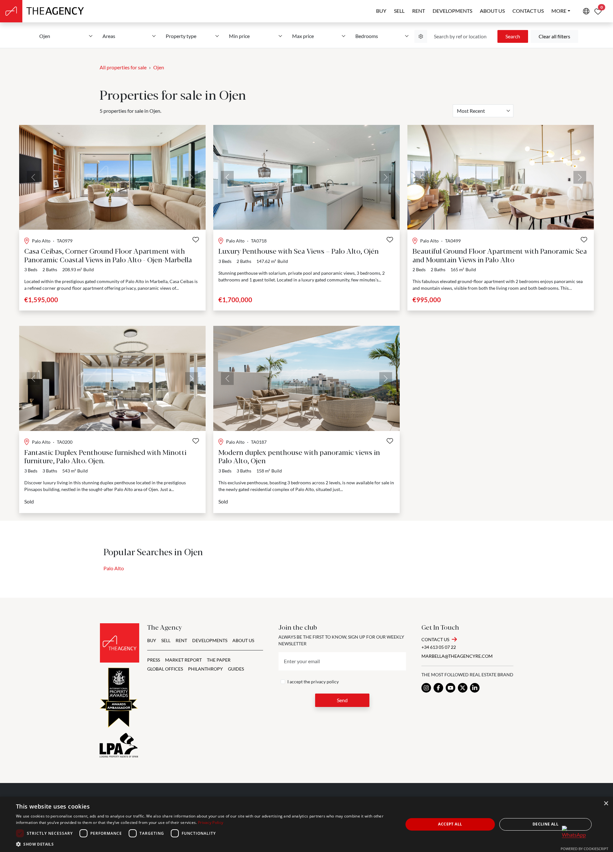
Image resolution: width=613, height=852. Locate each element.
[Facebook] (438, 688)
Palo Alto (113, 568)
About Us (243, 640)
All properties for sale (123, 67)
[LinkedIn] (475, 688)
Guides (236, 669)
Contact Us (435, 639)
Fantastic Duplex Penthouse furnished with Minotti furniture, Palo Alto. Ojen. (105, 456)
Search (512, 36)
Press (153, 660)
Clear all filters (554, 36)
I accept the (313, 681)
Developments (452, 11)
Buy (381, 11)
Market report (183, 660)
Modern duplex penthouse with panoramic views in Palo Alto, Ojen (299, 456)
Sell (399, 11)
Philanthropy (205, 669)
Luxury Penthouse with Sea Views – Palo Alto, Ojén (298, 251)
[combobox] (483, 110)
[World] (586, 11)
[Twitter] (462, 688)
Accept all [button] (450, 824)
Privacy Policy (210, 822)
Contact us (528, 11)
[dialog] (306, 824)
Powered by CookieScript (584, 848)
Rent (418, 11)
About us (492, 11)
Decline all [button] (545, 824)
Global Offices (165, 669)
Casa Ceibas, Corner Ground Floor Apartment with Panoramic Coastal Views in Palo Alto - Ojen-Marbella (108, 255)
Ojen (158, 67)
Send (342, 700)
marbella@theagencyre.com (457, 656)
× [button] (605, 803)
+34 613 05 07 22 (438, 647)
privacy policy (325, 681)
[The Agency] (120, 643)
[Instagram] (426, 688)
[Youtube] (450, 688)
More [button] (558, 11)
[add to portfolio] (196, 239)
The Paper (219, 660)
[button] (204, 844)
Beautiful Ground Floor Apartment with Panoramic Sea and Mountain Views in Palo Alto (499, 255)
